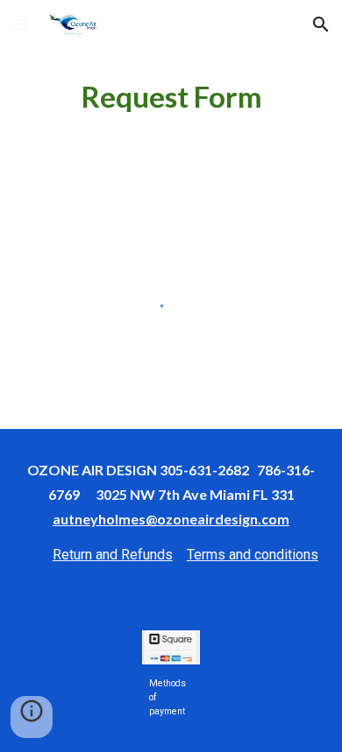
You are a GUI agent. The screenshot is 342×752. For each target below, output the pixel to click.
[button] (21, 24)
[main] (171, 97)
